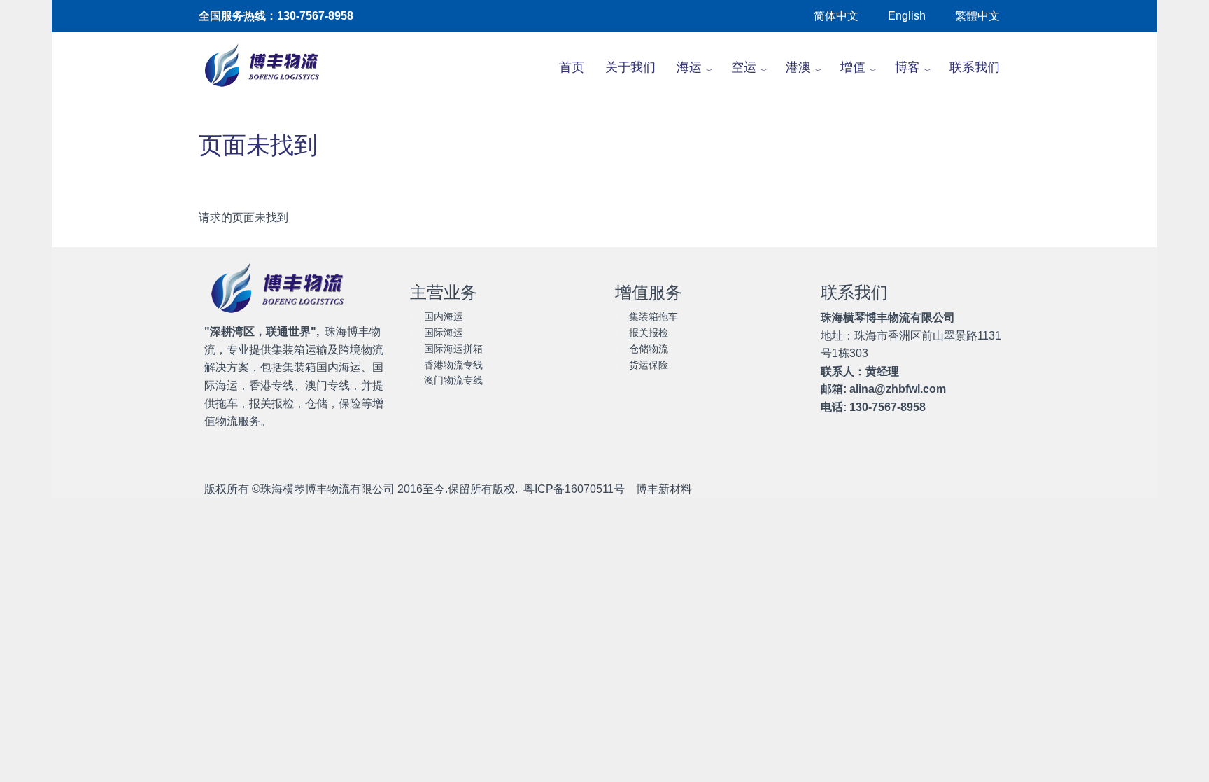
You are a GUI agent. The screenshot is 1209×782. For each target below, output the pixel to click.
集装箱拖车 (653, 316)
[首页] (270, 67)
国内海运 (443, 316)
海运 (689, 67)
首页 (571, 67)
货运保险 (648, 364)
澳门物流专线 (453, 380)
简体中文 (836, 16)
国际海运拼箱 (453, 348)
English (907, 16)
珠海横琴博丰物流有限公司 (327, 489)
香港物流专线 (453, 364)
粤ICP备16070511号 (574, 489)
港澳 (798, 67)
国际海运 (443, 332)
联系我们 (974, 67)
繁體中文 (977, 16)
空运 (743, 67)
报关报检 (648, 332)
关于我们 (630, 67)
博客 (907, 67)
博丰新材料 (664, 489)
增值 (852, 67)
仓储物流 (648, 348)
